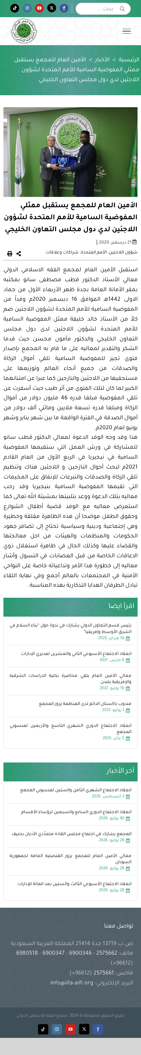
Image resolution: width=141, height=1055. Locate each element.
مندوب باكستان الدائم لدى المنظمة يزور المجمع (85, 704)
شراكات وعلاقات (62, 252)
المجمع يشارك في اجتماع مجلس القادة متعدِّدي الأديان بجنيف (71, 834)
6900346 (80, 954)
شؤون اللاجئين (123, 252)
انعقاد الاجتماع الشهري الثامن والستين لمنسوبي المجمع (75, 790)
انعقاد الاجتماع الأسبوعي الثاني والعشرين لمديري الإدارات (76, 654)
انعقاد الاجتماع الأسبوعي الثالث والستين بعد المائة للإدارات (74, 884)
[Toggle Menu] (126, 31)
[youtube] (70, 1029)
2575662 (107, 954)
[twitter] (84, 1029)
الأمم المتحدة (94, 252)
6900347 (53, 954)
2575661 (103, 973)
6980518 (27, 954)
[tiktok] (43, 1029)
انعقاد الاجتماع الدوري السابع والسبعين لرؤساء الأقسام (76, 812)
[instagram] (57, 1029)
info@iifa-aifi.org (71, 983)
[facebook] (98, 1029)
